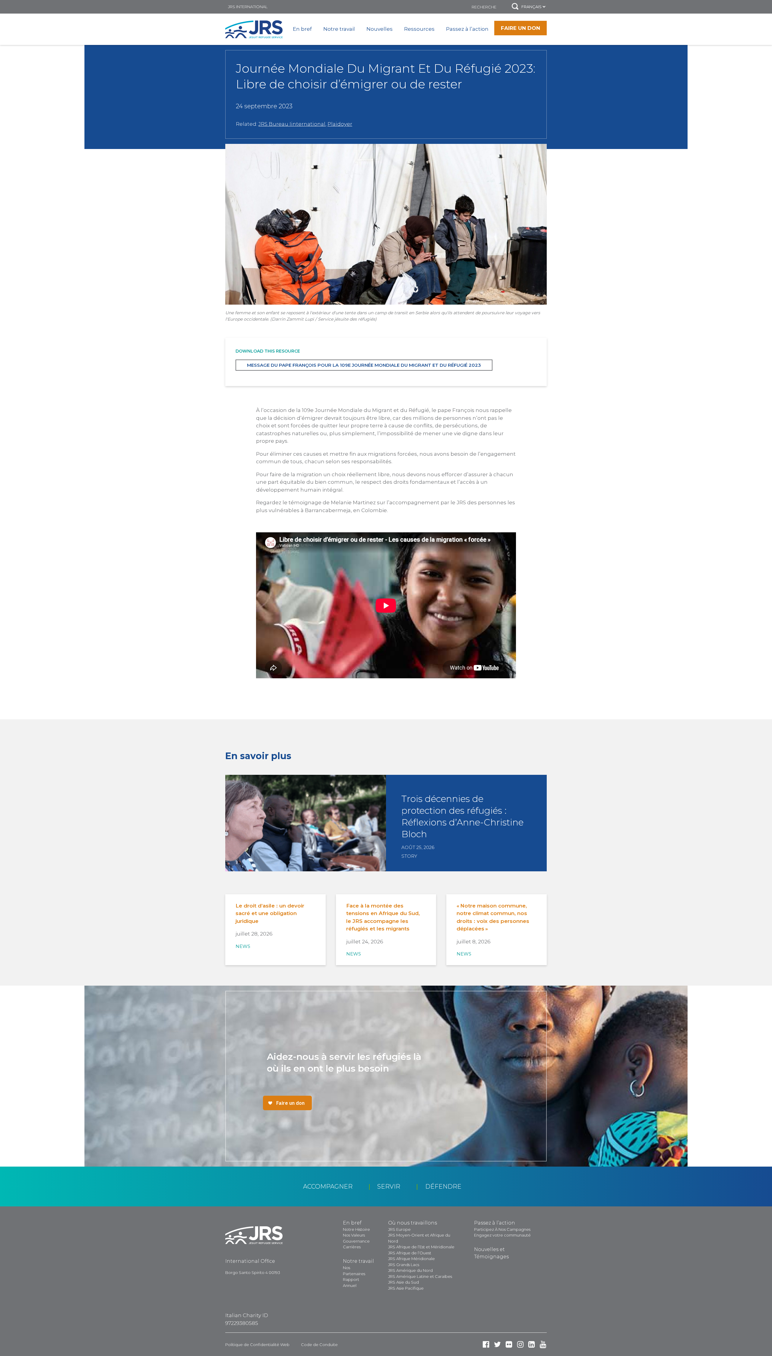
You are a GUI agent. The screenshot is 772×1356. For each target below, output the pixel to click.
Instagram (520, 1344)
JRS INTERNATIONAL (247, 6)
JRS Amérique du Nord (410, 1270)
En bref (302, 29)
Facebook (486, 1344)
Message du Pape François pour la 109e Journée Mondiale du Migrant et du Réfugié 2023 (364, 365)
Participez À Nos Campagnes (502, 1229)
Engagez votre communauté (502, 1235)
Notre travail (339, 29)
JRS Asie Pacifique (406, 1288)
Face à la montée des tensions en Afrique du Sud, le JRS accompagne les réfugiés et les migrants (383, 917)
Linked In (531, 1344)
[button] (515, 7)
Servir (388, 1186)
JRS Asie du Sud (403, 1282)
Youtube (543, 1344)
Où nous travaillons (412, 1223)
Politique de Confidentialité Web (257, 1344)
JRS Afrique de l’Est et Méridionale (421, 1246)
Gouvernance (356, 1241)
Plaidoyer (339, 124)
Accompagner (328, 1186)
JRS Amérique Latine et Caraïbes (420, 1276)
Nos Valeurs (354, 1235)
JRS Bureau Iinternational (291, 124)
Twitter (497, 1344)
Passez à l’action (467, 29)
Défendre (443, 1186)
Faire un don (520, 28)
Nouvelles (379, 29)
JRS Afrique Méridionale (411, 1258)
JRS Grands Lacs (403, 1264)
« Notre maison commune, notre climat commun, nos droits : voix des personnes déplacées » (493, 917)
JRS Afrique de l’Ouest (409, 1252)
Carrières (352, 1246)
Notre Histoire (356, 1229)
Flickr (509, 1344)
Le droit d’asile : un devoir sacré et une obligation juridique (270, 913)
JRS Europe (399, 1229)
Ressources (419, 29)
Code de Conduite (319, 1344)
